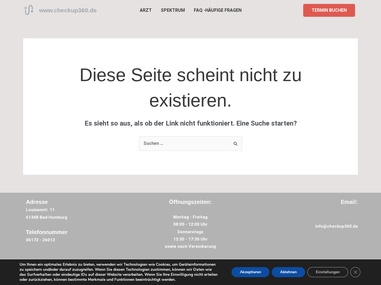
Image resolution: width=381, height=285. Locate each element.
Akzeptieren (250, 272)
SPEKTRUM (173, 10)
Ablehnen (288, 272)
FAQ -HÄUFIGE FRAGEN (218, 10)
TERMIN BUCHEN (329, 10)
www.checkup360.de (68, 10)
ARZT (146, 10)
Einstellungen (328, 272)
